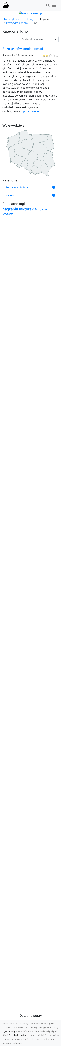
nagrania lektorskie (20, 209)
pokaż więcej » (32, 111)
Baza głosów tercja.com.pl (22, 49)
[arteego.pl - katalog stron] (6, 5)
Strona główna (11, 19)
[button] (48, 5)
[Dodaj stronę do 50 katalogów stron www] (30, 12)
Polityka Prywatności (19, 1035)
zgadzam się (9, 1031)
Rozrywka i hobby (17, 23)
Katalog (28, 19)
